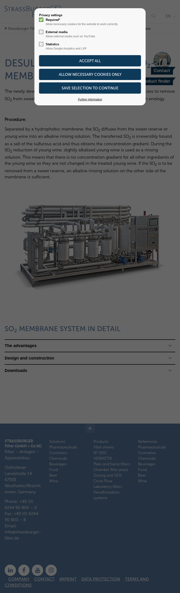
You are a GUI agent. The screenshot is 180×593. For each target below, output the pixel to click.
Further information (90, 99)
